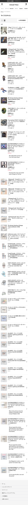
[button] (2, 4)
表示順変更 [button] (23, 20)
